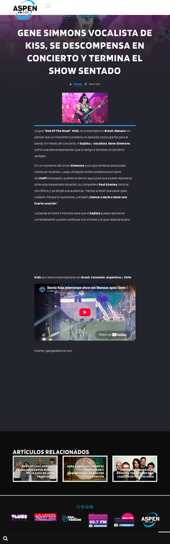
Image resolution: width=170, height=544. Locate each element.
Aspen (67, 16)
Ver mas (35, 469)
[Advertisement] (84, 247)
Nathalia (78, 84)
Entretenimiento (86, 16)
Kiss (104, 16)
